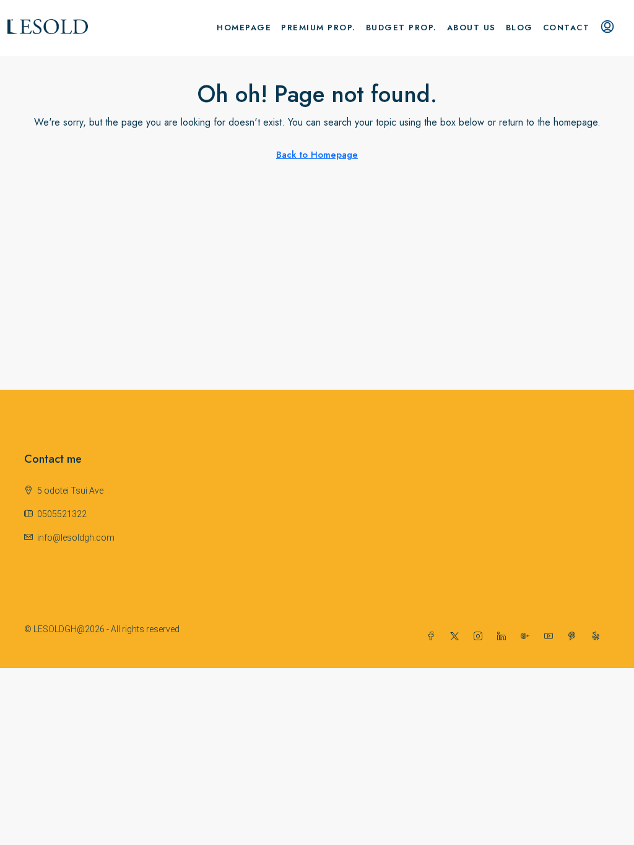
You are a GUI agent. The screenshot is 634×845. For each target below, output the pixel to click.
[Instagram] (480, 636)
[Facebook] (433, 636)
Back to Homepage (317, 154)
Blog (519, 27)
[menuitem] (607, 28)
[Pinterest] (574, 636)
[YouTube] (551, 636)
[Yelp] (598, 636)
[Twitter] (457, 636)
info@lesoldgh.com (76, 538)
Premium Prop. (318, 27)
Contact (566, 27)
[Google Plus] (527, 636)
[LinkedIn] (504, 636)
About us (471, 27)
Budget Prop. (401, 27)
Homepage (244, 27)
